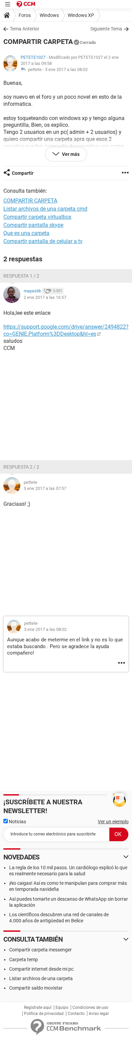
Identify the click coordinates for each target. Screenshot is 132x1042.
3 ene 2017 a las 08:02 (66, 69)
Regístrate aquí (37, 1007)
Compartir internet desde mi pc (41, 969)
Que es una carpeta (26, 233)
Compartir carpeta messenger (40, 949)
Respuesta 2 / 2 (21, 467)
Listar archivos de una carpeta (41, 978)
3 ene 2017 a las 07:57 (45, 488)
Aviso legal (99, 1013)
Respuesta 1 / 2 (21, 276)
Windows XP (81, 15)
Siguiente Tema (106, 28)
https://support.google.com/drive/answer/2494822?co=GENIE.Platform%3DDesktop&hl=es (66, 330)
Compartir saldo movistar (36, 988)
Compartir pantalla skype (33, 225)
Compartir (23, 173)
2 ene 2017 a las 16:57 (45, 297)
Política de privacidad (44, 1013)
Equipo (62, 1007)
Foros (25, 15)
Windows (49, 15)
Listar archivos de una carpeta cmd (45, 209)
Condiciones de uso (90, 1007)
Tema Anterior (24, 28)
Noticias (17, 821)
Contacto (76, 1013)
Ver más (70, 154)
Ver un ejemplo (113, 821)
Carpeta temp (23, 959)
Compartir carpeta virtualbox (37, 217)
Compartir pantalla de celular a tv (43, 241)
